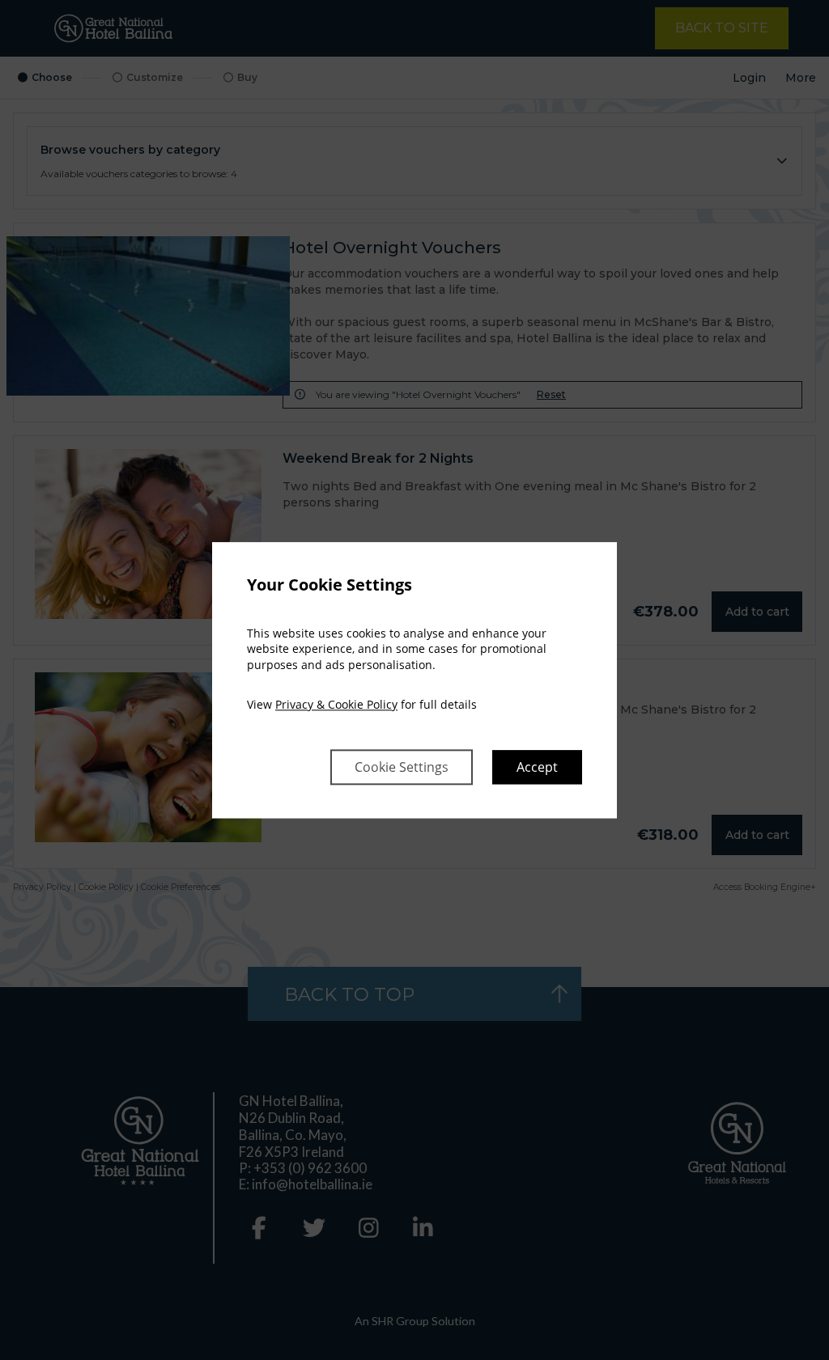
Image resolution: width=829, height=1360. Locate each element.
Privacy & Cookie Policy (336, 705)
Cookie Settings (402, 767)
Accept (537, 767)
